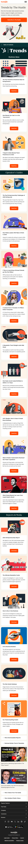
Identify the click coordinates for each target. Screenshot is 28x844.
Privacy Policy (15, 838)
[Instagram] (8, 821)
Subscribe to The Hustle (14, 20)
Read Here (14, 90)
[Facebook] (5, 821)
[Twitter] (15, 821)
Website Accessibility (9, 840)
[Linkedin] (18, 821)
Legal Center (7, 838)
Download (14, 550)
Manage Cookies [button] (20, 840)
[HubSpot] (4, 2)
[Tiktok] (25, 821)
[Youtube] (11, 821)
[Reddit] (21, 821)
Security (22, 838)
